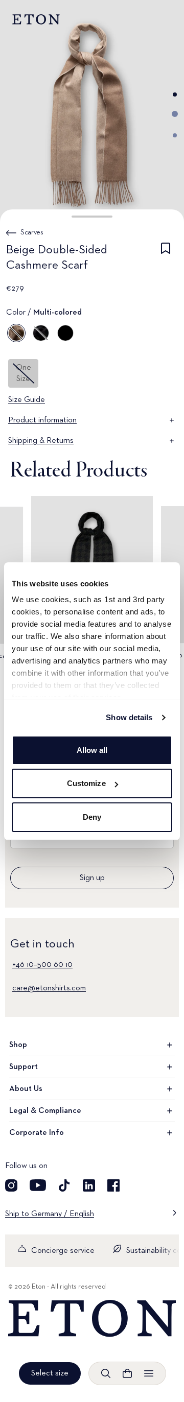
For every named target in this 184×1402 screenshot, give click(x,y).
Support (23, 1067)
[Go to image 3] (175, 135)
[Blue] (41, 333)
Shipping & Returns (41, 441)
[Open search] (105, 1373)
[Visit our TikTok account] (64, 1185)
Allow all (92, 750)
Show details (129, 717)
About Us (25, 1089)
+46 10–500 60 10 (42, 965)
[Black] (65, 333)
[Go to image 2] (175, 114)
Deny (92, 817)
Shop (18, 1045)
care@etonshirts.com (49, 988)
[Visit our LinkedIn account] (89, 1185)
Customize (86, 783)
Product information (42, 420)
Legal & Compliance (45, 1111)
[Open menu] (148, 1373)
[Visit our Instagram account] (11, 1185)
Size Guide (26, 400)
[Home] (92, 1319)
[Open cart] (127, 1373)
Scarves (31, 232)
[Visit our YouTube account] (38, 1185)
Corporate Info (36, 1133)
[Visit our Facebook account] (113, 1185)
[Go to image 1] (175, 94)
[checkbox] (165, 259)
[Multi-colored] (16, 333)
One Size (23, 373)
